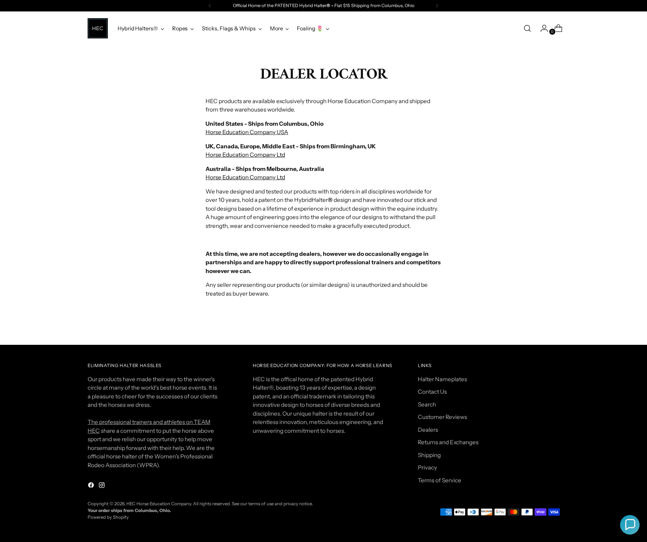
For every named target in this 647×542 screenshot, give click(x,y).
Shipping (429, 455)
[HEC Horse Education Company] (98, 28)
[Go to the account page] (541, 28)
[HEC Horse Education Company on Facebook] (92, 486)
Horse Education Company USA (247, 132)
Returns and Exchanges (448, 442)
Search (427, 404)
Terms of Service (439, 480)
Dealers (428, 429)
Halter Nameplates (442, 379)
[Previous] (210, 5)
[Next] (437, 5)
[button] (630, 525)
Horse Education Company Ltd (245, 154)
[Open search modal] (527, 28)
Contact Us (432, 391)
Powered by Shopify (108, 517)
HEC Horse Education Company (158, 503)
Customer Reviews (442, 417)
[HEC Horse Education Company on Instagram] (102, 486)
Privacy (427, 467)
